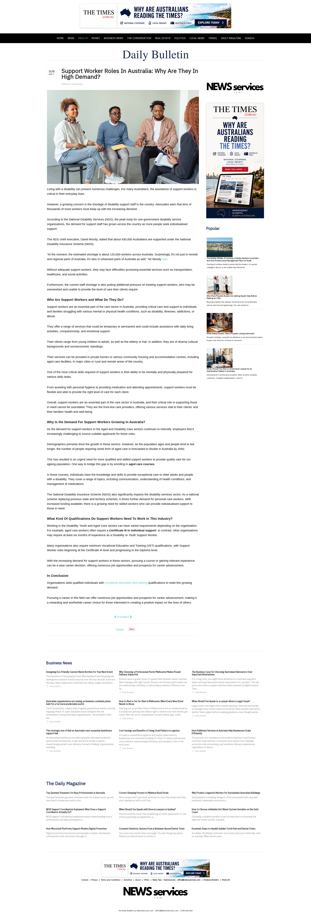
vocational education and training (126, 582)
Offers (146, 880)
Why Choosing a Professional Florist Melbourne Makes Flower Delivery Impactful (150, 673)
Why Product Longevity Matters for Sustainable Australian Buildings (226, 792)
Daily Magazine (231, 38)
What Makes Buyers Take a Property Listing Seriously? (230, 333)
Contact (84, 880)
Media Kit (226, 880)
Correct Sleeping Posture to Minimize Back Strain (143, 792)
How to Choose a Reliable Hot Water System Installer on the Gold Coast (225, 811)
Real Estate (163, 38)
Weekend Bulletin (211, 880)
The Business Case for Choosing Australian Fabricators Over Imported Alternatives (222, 673)
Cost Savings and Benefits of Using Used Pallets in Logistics (149, 730)
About (138, 880)
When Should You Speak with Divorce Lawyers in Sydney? (147, 809)
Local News (197, 38)
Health (83, 38)
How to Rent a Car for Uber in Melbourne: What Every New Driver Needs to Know (151, 702)
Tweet (119, 629)
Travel (212, 38)
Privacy (94, 880)
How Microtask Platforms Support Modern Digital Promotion (76, 828)
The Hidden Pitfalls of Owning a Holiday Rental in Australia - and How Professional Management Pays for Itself (233, 259)
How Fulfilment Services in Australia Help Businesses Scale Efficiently (221, 732)
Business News (113, 38)
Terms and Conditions (111, 880)
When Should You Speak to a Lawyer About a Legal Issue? (221, 701)
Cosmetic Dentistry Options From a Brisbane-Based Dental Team (151, 828)
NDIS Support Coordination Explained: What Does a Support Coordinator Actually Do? (76, 811)
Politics (180, 38)
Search (249, 38)
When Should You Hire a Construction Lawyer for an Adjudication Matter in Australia (229, 370)
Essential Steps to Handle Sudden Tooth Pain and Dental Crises (223, 828)
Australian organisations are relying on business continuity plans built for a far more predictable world (78, 702)
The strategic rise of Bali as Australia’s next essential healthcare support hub (79, 732)
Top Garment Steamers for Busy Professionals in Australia (75, 792)
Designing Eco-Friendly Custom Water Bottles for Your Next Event (79, 671)
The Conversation (139, 38)
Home (60, 38)
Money (96, 38)
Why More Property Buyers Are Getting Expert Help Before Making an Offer (232, 297)
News (71, 38)
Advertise (128, 880)
